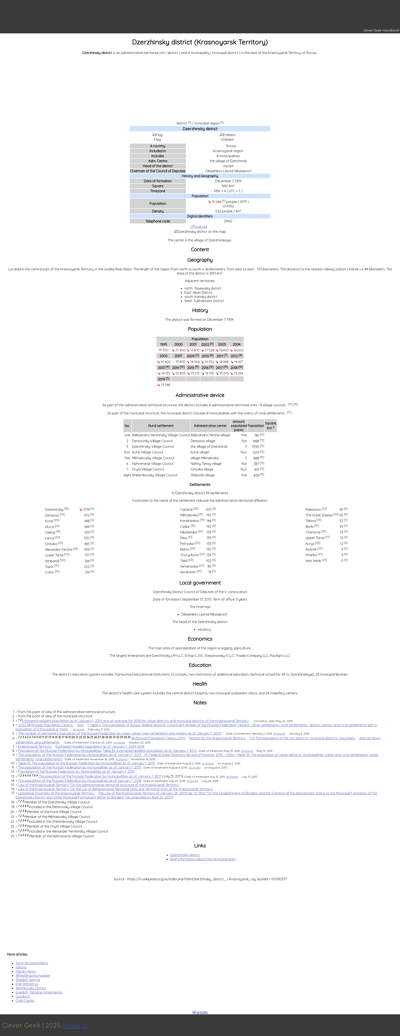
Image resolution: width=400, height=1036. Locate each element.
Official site (198, 227)
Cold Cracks (25, 1000)
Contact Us (75, 1026)
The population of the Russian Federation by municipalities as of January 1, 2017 (99, 776)
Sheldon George (28, 980)
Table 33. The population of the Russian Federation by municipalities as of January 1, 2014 (86, 763)
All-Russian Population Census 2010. (158, 738)
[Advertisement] (200, 87)
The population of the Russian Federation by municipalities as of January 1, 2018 (79, 781)
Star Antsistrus (27, 984)
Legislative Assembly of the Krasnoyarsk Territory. (56, 793)
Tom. (80, 725)
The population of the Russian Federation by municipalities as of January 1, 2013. (80, 755)
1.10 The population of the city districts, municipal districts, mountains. (303, 738)
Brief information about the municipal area (202, 859)
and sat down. (370, 738)
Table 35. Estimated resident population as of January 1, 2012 (149, 751)
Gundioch (23, 996)
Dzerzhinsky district (185, 855)
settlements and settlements (38, 742)
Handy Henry (26, 971)
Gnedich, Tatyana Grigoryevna (39, 992)
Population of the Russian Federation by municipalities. (60, 751)
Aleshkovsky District (31, 988)
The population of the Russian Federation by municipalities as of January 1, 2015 (79, 767)
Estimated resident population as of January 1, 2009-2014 (100, 746)
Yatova (21, 967)
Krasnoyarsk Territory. (35, 746)
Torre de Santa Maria (32, 963)
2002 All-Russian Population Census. (45, 725)
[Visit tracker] (396, 1025)
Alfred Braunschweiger (33, 975)
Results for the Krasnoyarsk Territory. (217, 738)
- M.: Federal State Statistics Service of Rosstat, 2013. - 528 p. (188, 755)
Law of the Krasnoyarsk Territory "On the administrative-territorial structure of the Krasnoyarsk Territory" (99, 785)
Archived (78, 729)
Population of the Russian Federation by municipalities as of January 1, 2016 (76, 771)
